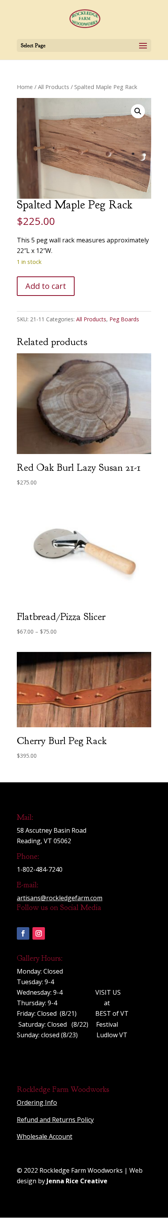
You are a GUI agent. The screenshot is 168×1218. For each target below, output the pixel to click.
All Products (53, 87)
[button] (138, 111)
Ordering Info (37, 1102)
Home (25, 87)
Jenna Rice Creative (76, 1181)
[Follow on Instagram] (38, 933)
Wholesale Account (44, 1136)
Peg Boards (124, 319)
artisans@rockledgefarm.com (59, 898)
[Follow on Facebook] (23, 933)
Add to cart (45, 286)
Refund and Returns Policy (55, 1119)
